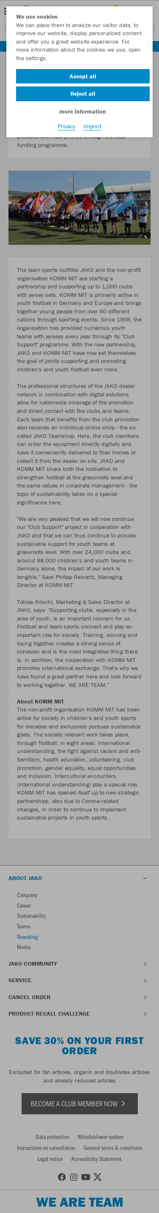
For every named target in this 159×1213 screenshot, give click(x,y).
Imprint (92, 126)
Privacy (66, 126)
